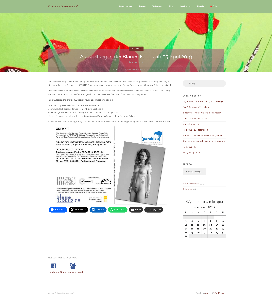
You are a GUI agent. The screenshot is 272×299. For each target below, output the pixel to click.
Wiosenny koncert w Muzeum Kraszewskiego (204, 141)
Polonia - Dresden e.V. (63, 6)
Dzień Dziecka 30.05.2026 (195, 118)
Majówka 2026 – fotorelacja (195, 130)
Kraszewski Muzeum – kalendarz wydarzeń (202, 135)
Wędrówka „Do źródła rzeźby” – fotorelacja (203, 101)
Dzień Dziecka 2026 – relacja (196, 107)
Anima (208, 293)
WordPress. (218, 293)
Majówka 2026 (189, 147)
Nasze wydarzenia (191, 184)
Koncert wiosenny (191, 124)
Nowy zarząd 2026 (191, 152)
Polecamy (136, 48)
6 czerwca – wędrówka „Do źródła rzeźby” (202, 113)
